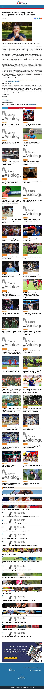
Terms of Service (22, 678)
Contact (22, 674)
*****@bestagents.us (6, 100)
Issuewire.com (23, 46)
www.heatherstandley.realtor (14, 81)
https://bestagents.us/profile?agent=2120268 (27, 79)
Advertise (22, 676)
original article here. (32, 104)
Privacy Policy (22, 677)
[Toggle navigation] (2, 7)
